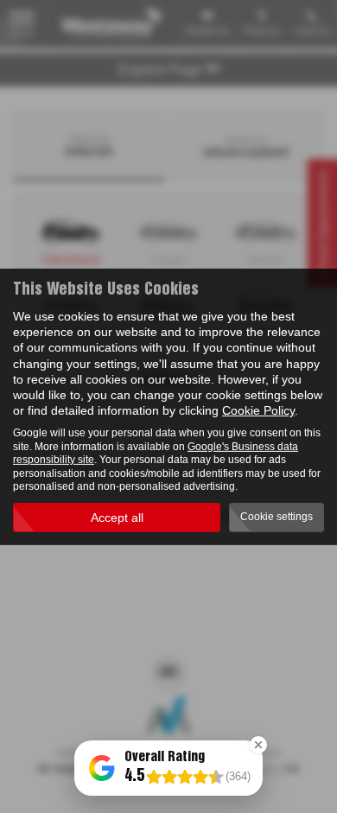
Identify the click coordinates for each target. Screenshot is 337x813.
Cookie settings (276, 517)
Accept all (117, 517)
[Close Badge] (258, 744)
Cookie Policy (258, 410)
